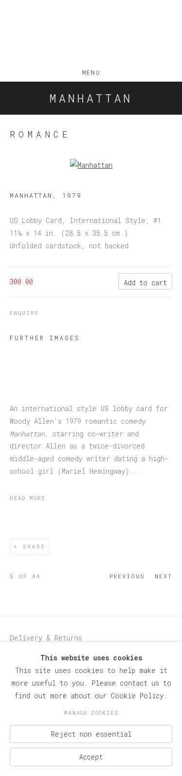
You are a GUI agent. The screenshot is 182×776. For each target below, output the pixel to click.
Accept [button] (91, 756)
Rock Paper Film (91, 33)
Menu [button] (91, 70)
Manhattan (91, 98)
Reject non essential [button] (91, 733)
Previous (127, 576)
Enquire (24, 313)
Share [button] (34, 547)
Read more (28, 498)
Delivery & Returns (46, 637)
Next (163, 576)
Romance (40, 134)
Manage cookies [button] (91, 712)
